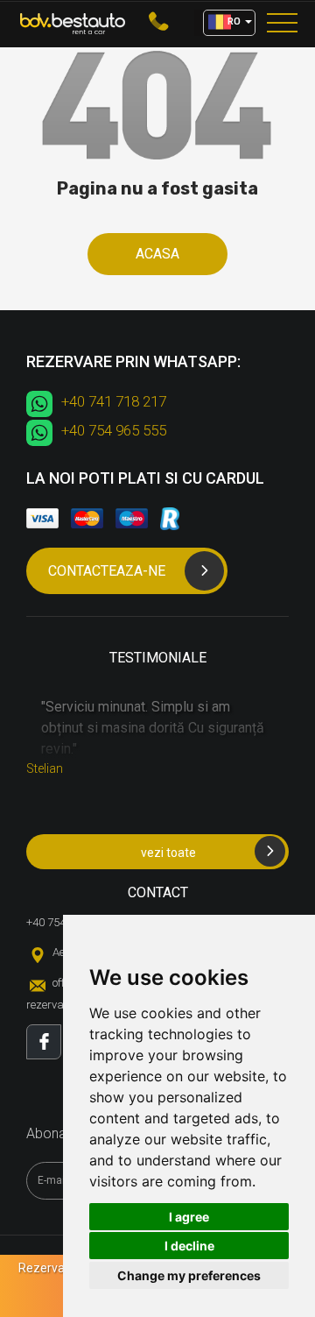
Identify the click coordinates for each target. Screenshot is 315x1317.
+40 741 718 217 (113, 401)
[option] (157, 735)
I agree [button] (189, 1216)
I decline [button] (189, 1245)
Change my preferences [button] (189, 1275)
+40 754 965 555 (113, 430)
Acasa (157, 253)
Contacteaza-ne (106, 571)
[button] (229, 23)
